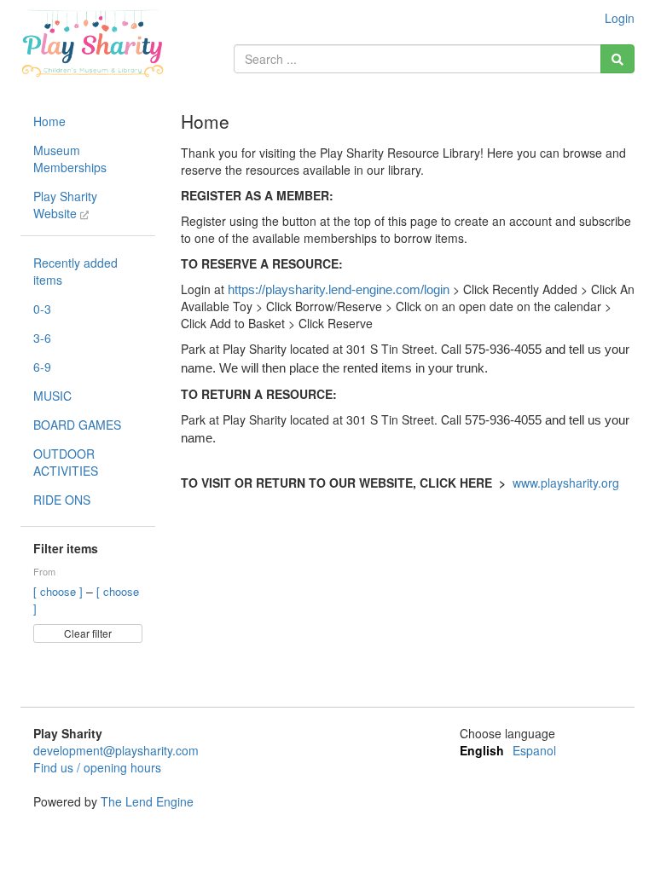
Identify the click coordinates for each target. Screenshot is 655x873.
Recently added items (75, 271)
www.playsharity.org (566, 482)
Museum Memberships (70, 159)
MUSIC (52, 395)
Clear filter (88, 633)
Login (620, 17)
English (482, 750)
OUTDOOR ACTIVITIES (65, 462)
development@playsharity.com (116, 750)
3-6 (42, 337)
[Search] (617, 58)
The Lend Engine (147, 801)
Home (49, 121)
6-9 (42, 366)
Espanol (534, 750)
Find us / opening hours (97, 767)
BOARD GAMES (77, 424)
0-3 (42, 308)
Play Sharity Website (65, 205)
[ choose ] (59, 591)
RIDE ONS (61, 499)
